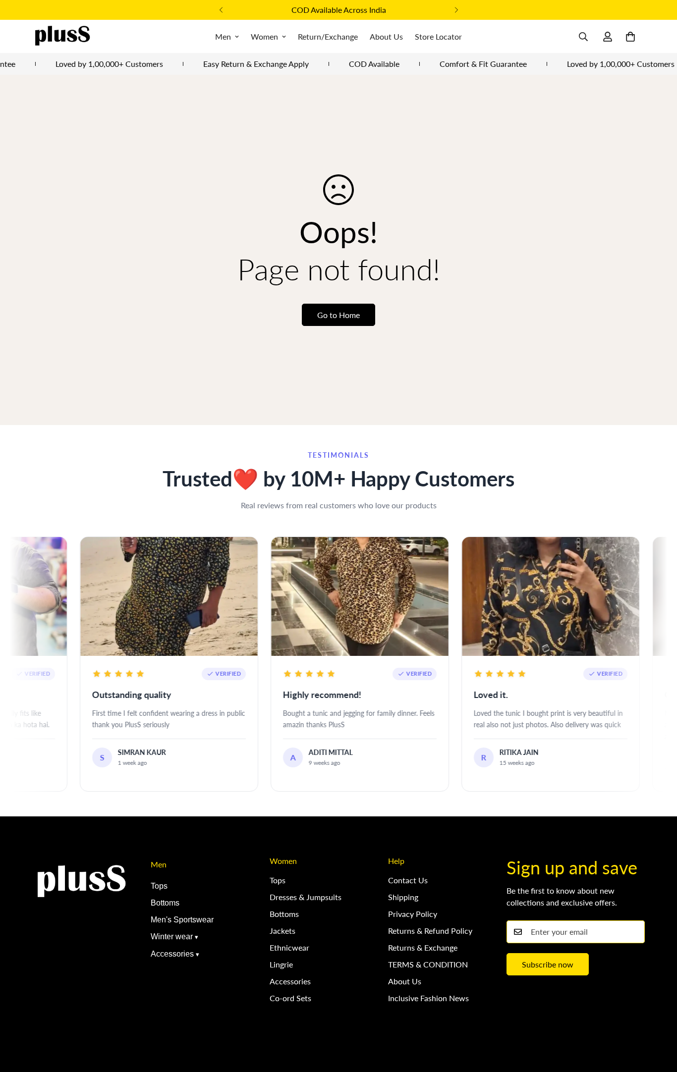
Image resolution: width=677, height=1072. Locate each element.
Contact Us (408, 880)
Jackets (282, 930)
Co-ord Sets (290, 998)
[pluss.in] (62, 36)
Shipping (403, 897)
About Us (386, 36)
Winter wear (172, 936)
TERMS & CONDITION (428, 964)
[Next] (456, 10)
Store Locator (438, 36)
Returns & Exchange (422, 947)
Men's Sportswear (182, 919)
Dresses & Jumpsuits (305, 897)
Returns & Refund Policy (430, 930)
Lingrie (281, 964)
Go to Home (338, 315)
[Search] (583, 37)
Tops (159, 886)
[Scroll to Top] (657, 1018)
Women (264, 36)
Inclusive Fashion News (428, 998)
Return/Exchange (328, 36)
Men (223, 36)
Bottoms (165, 903)
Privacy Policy (412, 913)
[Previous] (221, 10)
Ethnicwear (289, 947)
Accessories (172, 954)
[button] (630, 36)
